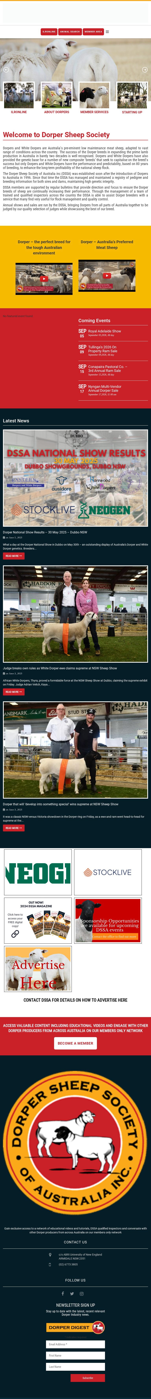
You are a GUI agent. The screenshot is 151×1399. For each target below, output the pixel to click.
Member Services (94, 112)
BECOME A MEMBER (75, 1043)
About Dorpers (56, 112)
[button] (6, 70)
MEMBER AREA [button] (93, 31)
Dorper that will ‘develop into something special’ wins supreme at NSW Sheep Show (60, 804)
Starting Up (132, 112)
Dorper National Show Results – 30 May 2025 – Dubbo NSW (45, 532)
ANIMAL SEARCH (70, 31)
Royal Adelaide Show (104, 331)
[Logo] (75, 13)
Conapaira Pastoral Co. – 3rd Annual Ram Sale (107, 369)
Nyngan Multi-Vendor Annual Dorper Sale (104, 388)
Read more (12, 555)
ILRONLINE (49, 31)
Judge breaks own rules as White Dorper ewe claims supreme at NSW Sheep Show (60, 668)
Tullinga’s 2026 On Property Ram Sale (102, 349)
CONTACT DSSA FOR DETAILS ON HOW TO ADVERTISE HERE (75, 1000)
